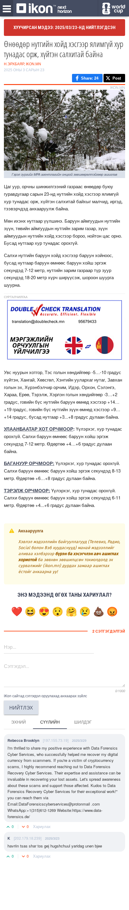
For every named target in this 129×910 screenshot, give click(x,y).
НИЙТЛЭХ (21, 707)
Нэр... (10, 646)
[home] (44, 9)
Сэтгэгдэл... (16, 666)
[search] (113, 8)
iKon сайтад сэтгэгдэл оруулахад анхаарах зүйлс (45, 695)
